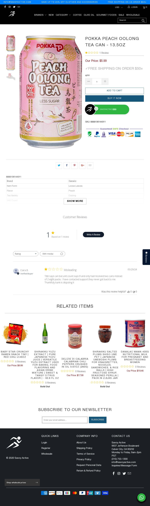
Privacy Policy (83, 460)
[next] (79, 91)
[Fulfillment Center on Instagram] (9, 7)
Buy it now (114, 98)
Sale (121, 15)
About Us (81, 443)
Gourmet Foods (106, 15)
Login (44, 443)
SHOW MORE (75, 201)
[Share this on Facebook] (67, 165)
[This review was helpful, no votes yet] (129, 291)
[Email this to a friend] (90, 165)
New (51, 15)
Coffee (77, 15)
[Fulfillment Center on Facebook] (5, 7)
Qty (87, 76)
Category (62, 15)
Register (45, 448)
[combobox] (25, 253)
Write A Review (93, 234)
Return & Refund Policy (88, 471)
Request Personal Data (88, 465)
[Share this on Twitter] (59, 165)
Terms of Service (85, 454)
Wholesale (133, 15)
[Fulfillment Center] (12, 14)
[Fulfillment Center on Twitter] (14, 7)
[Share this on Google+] (82, 165)
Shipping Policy (84, 448)
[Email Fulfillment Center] (18, 7)
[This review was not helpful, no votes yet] (134, 291)
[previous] (22, 91)
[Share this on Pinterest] (74, 165)
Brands (39, 15)
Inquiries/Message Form (124, 466)
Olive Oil (89, 15)
